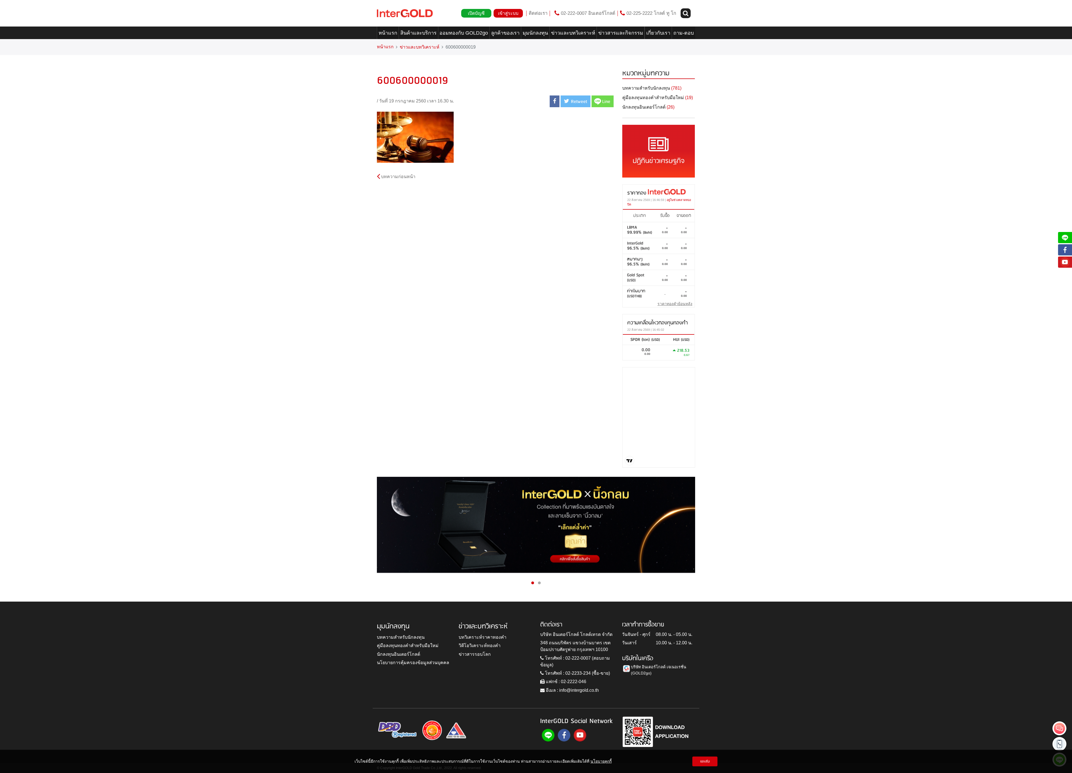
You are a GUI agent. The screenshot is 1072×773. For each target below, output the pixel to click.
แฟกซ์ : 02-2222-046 (565, 681)
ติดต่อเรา (538, 13)
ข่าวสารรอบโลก (475, 654)
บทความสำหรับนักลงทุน (401, 637)
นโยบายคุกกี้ (601, 761)
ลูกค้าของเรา (505, 33)
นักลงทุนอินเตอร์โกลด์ (398, 654)
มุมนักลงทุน (535, 33)
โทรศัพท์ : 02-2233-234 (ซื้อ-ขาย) (577, 673)
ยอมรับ (705, 761)
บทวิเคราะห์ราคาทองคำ (482, 637)
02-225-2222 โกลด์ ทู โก (650, 13)
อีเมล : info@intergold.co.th (572, 690)
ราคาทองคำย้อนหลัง (674, 303)
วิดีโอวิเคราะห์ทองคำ (480, 645)
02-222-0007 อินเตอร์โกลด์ (587, 13)
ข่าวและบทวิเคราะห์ (573, 33)
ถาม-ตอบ (683, 33)
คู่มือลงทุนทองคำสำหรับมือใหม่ (408, 645)
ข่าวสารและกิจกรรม (620, 33)
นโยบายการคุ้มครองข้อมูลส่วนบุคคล (413, 662)
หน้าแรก (388, 33)
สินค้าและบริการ (418, 33)
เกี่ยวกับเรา (658, 33)
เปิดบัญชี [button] (476, 13)
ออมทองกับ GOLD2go (463, 33)
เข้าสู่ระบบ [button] (508, 13)
